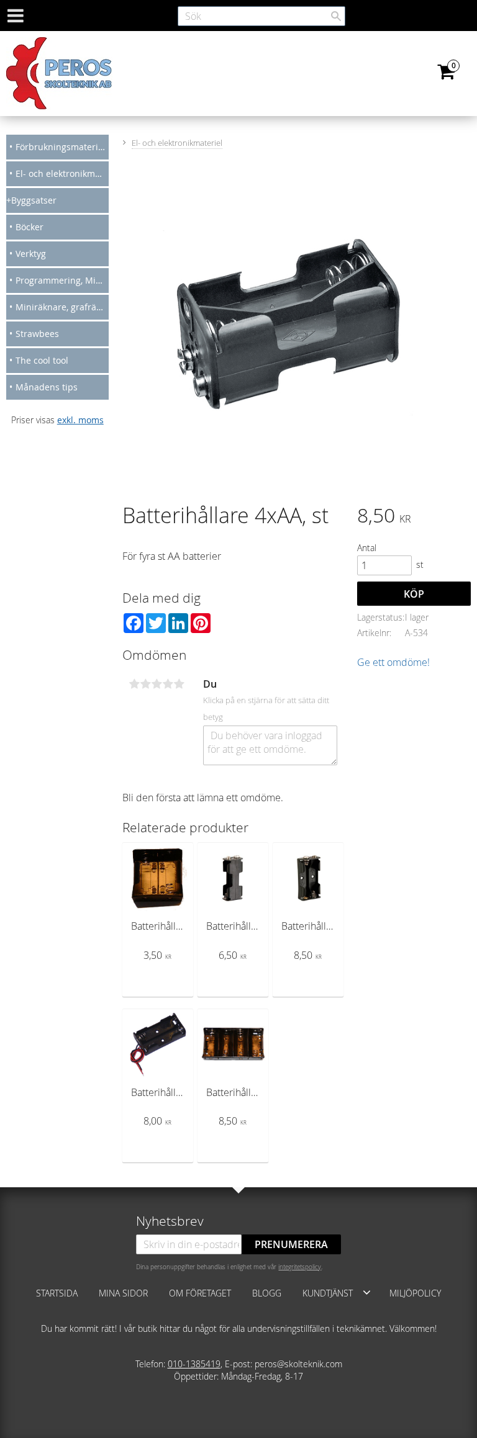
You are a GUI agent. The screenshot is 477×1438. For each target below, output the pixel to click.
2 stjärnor (145, 684)
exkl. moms (80, 420)
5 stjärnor (178, 684)
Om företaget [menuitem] (200, 1293)
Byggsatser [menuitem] (34, 200)
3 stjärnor (156, 684)
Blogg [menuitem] (266, 1293)
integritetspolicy (299, 1266)
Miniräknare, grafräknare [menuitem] (62, 307)
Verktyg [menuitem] (31, 253)
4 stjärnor (167, 684)
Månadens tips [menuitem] (47, 387)
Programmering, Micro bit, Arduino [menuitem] (62, 280)
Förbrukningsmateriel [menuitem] (61, 147)
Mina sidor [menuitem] (123, 1293)
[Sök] (336, 16)
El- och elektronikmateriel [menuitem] (62, 173)
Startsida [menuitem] (57, 1293)
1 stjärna (134, 684)
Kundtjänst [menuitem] (327, 1293)
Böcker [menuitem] (29, 227)
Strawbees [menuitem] (37, 333)
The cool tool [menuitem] (42, 360)
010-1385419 (194, 1364)
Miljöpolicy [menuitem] (415, 1293)
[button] (367, 1292)
